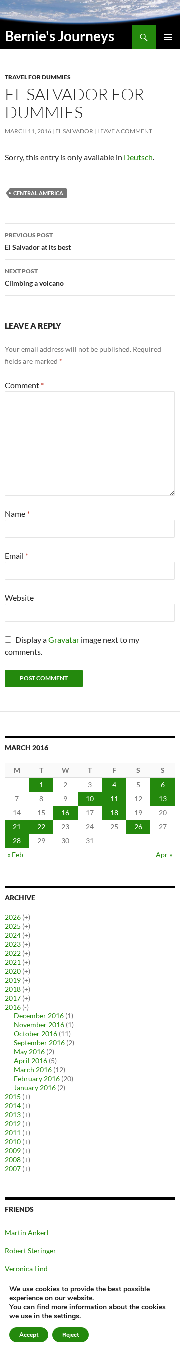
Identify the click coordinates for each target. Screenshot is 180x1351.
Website (19, 597)
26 (138, 826)
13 (163, 798)
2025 (13, 926)
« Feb (16, 854)
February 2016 (37, 1078)
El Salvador (75, 131)
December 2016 (39, 1016)
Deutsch (138, 157)
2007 (13, 1168)
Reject (70, 1335)
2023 (13, 944)
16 (66, 812)
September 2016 (39, 1042)
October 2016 (36, 1033)
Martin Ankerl (27, 1232)
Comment (24, 385)
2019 (13, 980)
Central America (39, 193)
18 (114, 812)
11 (114, 798)
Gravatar (64, 639)
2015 (13, 1096)
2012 (13, 1123)
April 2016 (31, 1060)
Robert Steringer (30, 1250)
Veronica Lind (26, 1268)
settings (67, 1316)
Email (16, 555)
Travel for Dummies (38, 77)
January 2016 (35, 1087)
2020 (13, 971)
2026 (13, 917)
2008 (13, 1159)
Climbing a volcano (34, 277)
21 (17, 826)
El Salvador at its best (38, 241)
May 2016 (29, 1051)
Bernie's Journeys (59, 35)
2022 (13, 953)
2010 (13, 1141)
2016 (13, 1007)
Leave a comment (125, 131)
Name (17, 513)
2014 (13, 1105)
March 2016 (33, 1069)
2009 (13, 1150)
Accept (29, 1335)
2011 (13, 1132)
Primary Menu (168, 37)
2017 (13, 998)
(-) (25, 1007)
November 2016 (39, 1024)
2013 (13, 1114)
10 (90, 798)
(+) (26, 917)
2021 (13, 962)
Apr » (164, 854)
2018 (13, 989)
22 (42, 826)
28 (17, 840)
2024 (13, 935)
